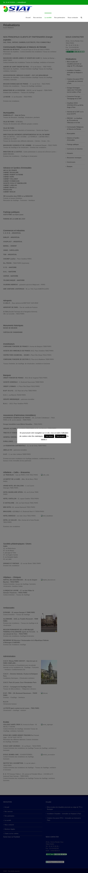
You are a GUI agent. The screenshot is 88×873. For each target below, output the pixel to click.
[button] (81, 17)
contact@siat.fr (21, 2)
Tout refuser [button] (49, 436)
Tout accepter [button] (60, 436)
